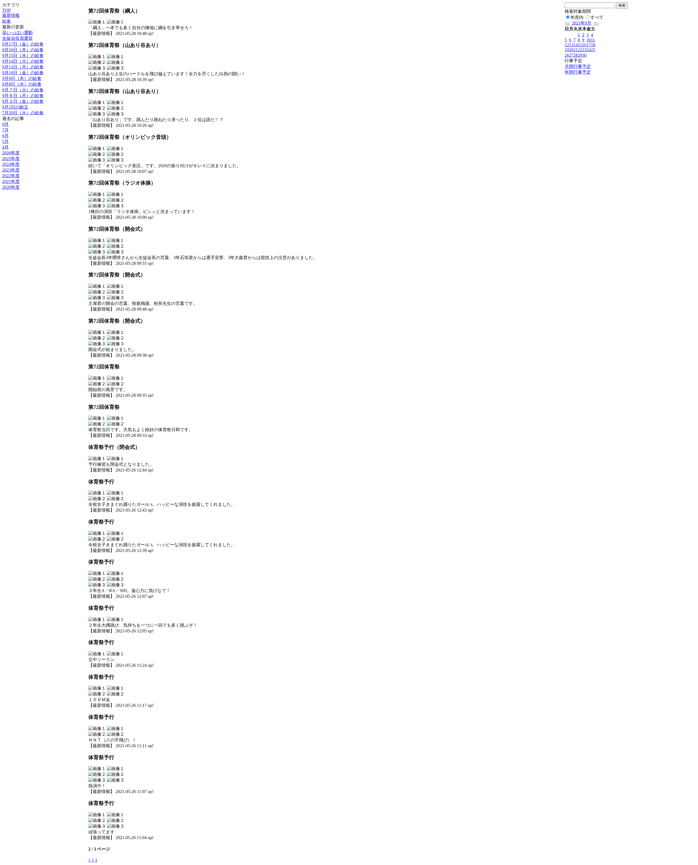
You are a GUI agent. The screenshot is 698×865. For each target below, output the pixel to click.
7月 (5, 130)
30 (584, 55)
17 (588, 45)
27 (571, 55)
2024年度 (11, 164)
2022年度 (11, 175)
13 (571, 45)
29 (580, 55)
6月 (5, 135)
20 (571, 49)
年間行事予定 (578, 72)
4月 (5, 147)
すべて (596, 17)
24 (588, 49)
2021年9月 (581, 23)
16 (584, 45)
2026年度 (11, 153)
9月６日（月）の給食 (23, 95)
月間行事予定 (578, 66)
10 (588, 40)
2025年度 (11, 158)
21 (575, 49)
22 (580, 49)
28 (575, 55)
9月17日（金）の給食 (23, 44)
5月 (5, 141)
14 (575, 45)
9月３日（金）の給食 (23, 101)
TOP (6, 10)
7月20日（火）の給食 (23, 112)
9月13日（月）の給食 (23, 67)
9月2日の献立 (15, 107)
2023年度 (11, 170)
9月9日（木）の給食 (21, 78)
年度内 (576, 17)
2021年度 (11, 181)
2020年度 (11, 187)
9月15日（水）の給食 (23, 55)
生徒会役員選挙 (17, 38)
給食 (6, 21)
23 (584, 49)
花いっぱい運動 (17, 32)
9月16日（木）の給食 (23, 49)
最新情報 (11, 15)
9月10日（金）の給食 (23, 72)
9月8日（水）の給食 (21, 84)
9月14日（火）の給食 (23, 61)
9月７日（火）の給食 (23, 90)
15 (580, 45)
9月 (5, 124)
